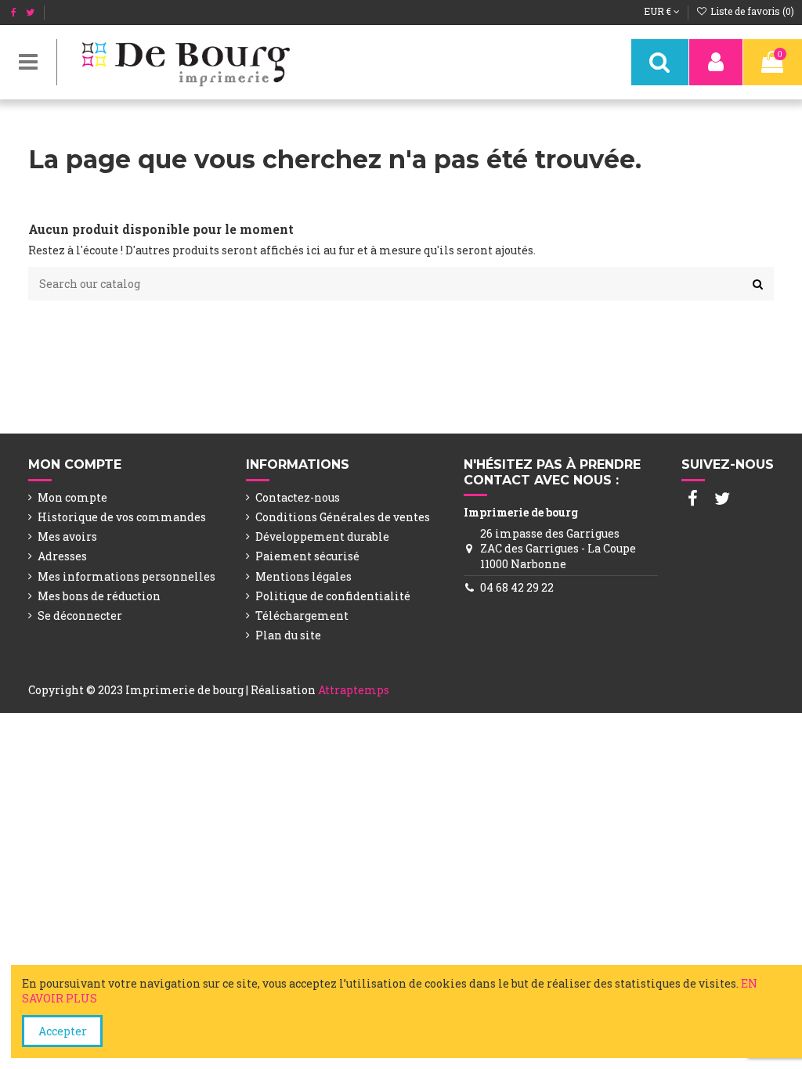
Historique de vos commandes (122, 516)
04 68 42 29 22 (517, 587)
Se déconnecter (80, 615)
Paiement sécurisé (307, 556)
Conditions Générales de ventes (342, 516)
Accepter (62, 1031)
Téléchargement (302, 615)
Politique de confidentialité (332, 595)
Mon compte (72, 497)
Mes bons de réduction (99, 595)
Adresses (62, 556)
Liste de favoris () (751, 11)
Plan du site (288, 635)
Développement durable (322, 536)
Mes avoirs (67, 536)
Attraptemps (353, 689)
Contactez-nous (297, 497)
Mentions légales (303, 576)
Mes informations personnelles (126, 576)
